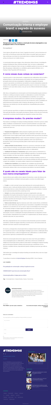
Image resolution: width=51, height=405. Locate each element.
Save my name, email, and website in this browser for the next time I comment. (13, 338)
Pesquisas (5, 397)
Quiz (15, 397)
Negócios (17, 395)
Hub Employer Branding (27, 31)
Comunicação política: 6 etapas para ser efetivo (14, 275)
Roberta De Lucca (31, 364)
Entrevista (21, 393)
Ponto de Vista (25, 21)
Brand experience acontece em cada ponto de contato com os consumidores (40, 386)
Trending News (11, 399)
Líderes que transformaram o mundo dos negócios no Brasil (39, 373)
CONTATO (5, 358)
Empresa (25, 279)
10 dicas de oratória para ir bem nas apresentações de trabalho (39, 379)
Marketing (37, 387)
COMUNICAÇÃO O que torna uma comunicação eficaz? (16, 271)
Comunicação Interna (10, 279)
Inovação (7, 395)
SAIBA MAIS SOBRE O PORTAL (9, 356)
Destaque (33, 387)
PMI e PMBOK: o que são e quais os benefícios (12, 305)
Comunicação (10, 393)
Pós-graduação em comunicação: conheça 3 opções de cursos (18, 266)
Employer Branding (19, 279)
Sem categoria (20, 397)
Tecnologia (6, 399)
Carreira (33, 374)
